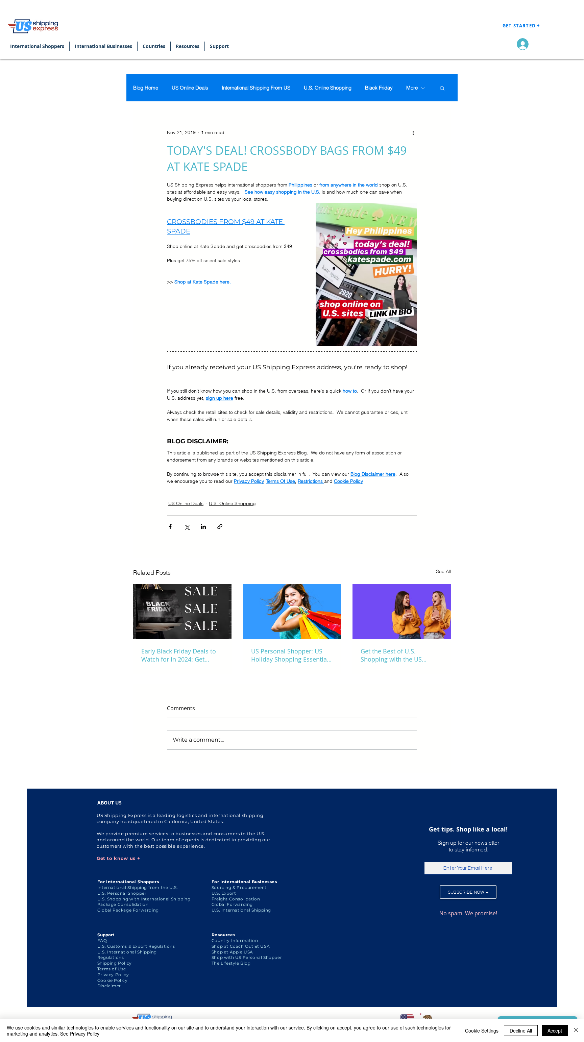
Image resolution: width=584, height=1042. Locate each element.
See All (443, 571)
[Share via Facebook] (170, 526)
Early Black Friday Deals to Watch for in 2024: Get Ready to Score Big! (178, 655)
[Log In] (521, 44)
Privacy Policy (113, 974)
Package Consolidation (123, 904)
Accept (555, 1030)
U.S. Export (224, 893)
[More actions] (413, 132)
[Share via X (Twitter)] (187, 526)
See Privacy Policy (79, 1033)
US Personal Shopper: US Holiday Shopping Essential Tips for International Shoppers (289, 655)
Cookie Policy (112, 980)
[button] (442, 88)
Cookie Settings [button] (481, 1030)
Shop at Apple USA (232, 951)
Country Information (235, 940)
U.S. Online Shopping (327, 88)
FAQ (102, 940)
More (412, 88)
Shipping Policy (114, 963)
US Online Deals (190, 88)
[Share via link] (220, 526)
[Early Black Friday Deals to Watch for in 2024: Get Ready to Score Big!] (182, 611)
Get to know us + (118, 858)
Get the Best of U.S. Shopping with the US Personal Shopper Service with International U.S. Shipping (397, 655)
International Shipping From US (256, 88)
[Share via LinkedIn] (203, 526)
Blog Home (145, 88)
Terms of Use (111, 968)
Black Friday (379, 88)
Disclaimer (109, 985)
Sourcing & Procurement (239, 887)
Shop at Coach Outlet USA (241, 946)
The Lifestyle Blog (231, 963)
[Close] (576, 1030)
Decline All (521, 1030)
